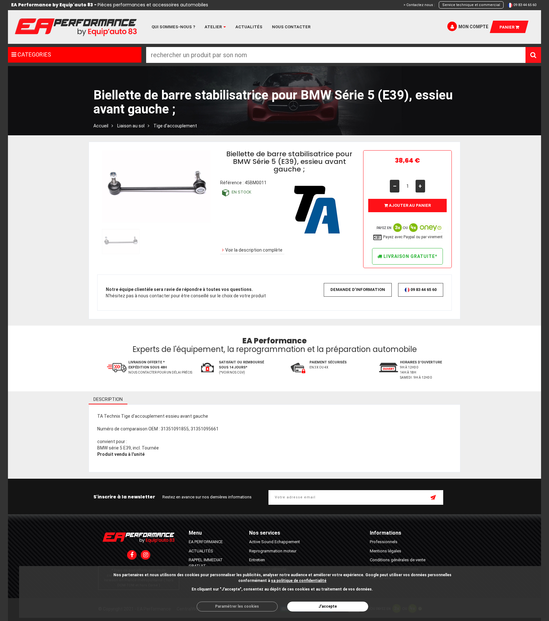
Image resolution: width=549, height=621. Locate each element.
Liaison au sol (131, 125)
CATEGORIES (33, 54)
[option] (120, 241)
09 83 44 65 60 (524, 5)
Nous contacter (291, 26)
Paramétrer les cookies (237, 606)
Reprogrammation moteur (272, 551)
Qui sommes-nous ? (173, 26)
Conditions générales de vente (397, 559)
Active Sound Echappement (274, 541)
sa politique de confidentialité (298, 580)
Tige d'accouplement (175, 125)
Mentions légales (385, 551)
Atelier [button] (214, 26)
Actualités (248, 26)
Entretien (257, 559)
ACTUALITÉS (201, 551)
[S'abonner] (433, 498)
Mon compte (473, 26)
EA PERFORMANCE (206, 541)
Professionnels (383, 541)
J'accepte (327, 606)
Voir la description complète (253, 250)
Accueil (100, 125)
